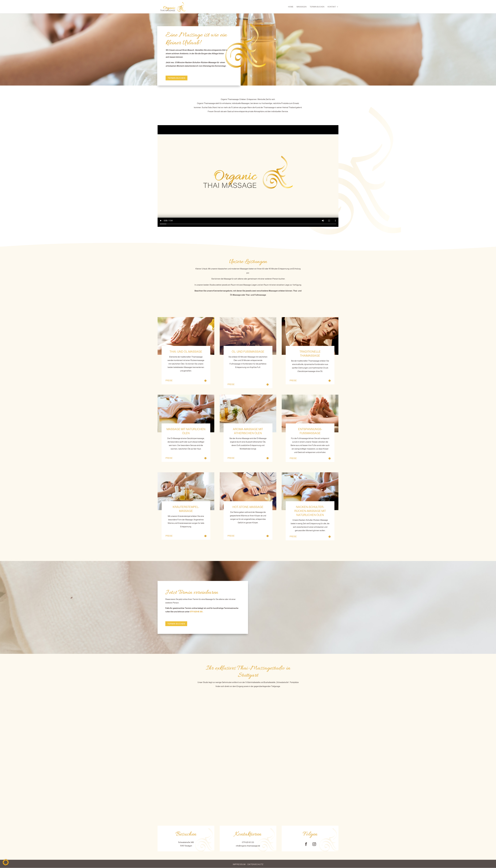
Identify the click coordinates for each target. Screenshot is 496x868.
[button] (5, 862)
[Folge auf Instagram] (314, 844)
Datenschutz (255, 864)
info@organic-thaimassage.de (248, 846)
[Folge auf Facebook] (306, 844)
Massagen (302, 7)
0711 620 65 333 (196, 611)
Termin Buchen (176, 78)
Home (290, 7)
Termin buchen (317, 7)
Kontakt (332, 7)
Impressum (239, 864)
